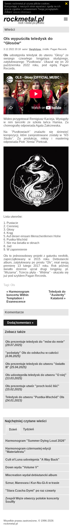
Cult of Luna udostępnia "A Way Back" (32, 459)
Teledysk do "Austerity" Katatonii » (57, 295)
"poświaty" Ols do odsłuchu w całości (31, 352)
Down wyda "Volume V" (22, 467)
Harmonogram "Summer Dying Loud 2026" (35, 440)
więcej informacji (22, 12)
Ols (13, 285)
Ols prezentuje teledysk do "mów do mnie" (35, 341)
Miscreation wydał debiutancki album (31, 475)
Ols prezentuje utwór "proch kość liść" (32, 386)
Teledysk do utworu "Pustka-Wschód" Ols (34, 397)
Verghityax (35, 49)
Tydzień (28, 429)
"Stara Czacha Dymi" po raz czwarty (30, 490)
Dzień (13, 429)
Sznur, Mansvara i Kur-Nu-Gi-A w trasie (32, 482)
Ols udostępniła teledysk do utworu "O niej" (35, 375)
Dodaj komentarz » (20, 322)
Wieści (9, 29)
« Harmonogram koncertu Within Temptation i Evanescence (17, 296)
